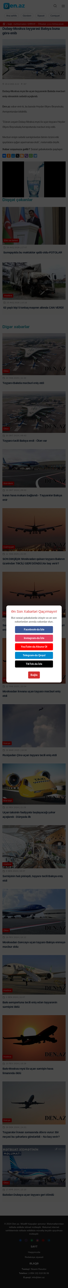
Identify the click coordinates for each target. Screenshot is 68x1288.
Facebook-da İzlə (34, 629)
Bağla (34, 675)
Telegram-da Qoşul (34, 655)
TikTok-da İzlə (34, 664)
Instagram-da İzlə (34, 638)
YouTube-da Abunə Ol (34, 646)
